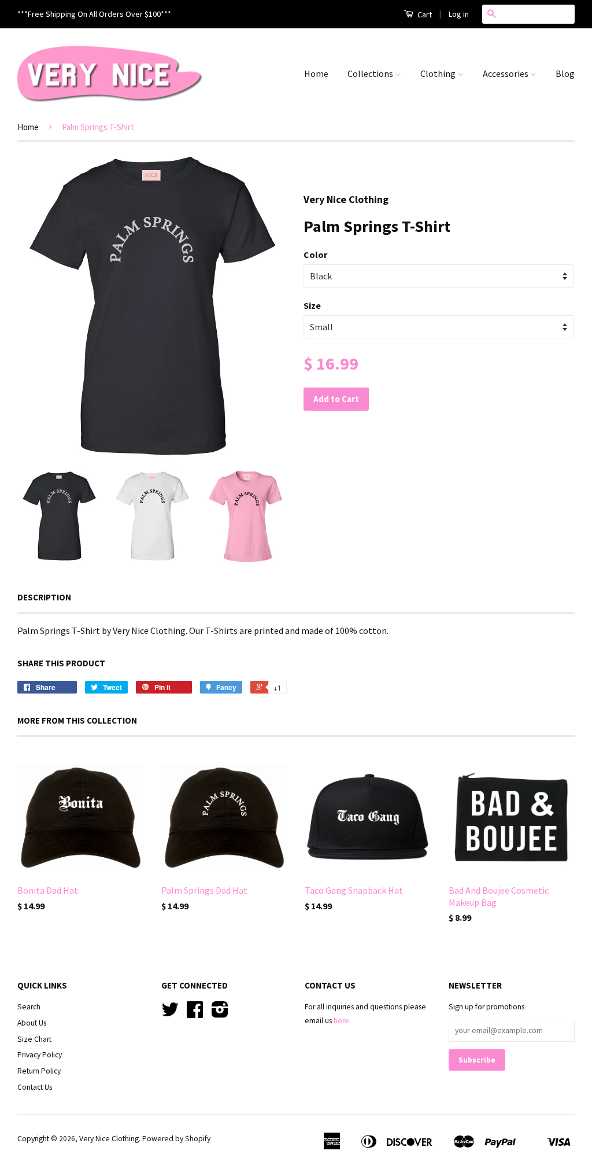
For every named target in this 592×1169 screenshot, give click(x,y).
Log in (459, 14)
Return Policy (39, 1071)
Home (316, 73)
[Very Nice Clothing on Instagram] (220, 1014)
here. (342, 1021)
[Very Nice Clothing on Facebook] (195, 1014)
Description (44, 597)
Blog (565, 73)
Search (28, 1007)
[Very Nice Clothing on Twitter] (170, 1014)
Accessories (506, 73)
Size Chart (34, 1039)
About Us (31, 1023)
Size (312, 305)
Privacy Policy (39, 1055)
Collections (371, 73)
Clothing (438, 73)
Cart (424, 14)
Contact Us (34, 1087)
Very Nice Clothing (109, 1139)
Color (315, 254)
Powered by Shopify (176, 1139)
